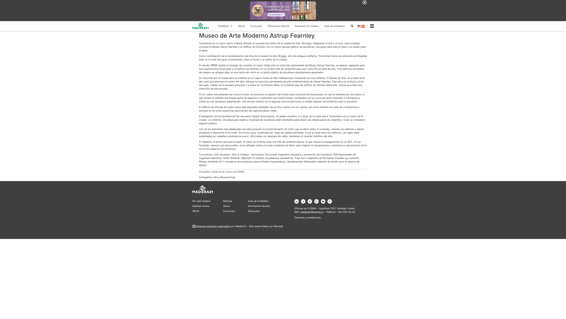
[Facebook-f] (310, 201)
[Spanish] (363, 26)
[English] (359, 26)
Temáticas (223, 26)
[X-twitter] (303, 201)
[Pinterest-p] (330, 201)
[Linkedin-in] (296, 201)
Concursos (256, 26)
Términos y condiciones (307, 217)
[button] (352, 25)
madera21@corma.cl (311, 211)
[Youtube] (323, 201)
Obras (241, 26)
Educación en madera (307, 26)
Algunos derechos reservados (213, 226)
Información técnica (278, 26)
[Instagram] (316, 201)
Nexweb (278, 226)
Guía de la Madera (334, 26)
